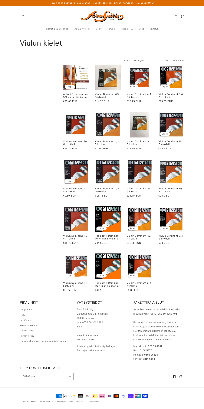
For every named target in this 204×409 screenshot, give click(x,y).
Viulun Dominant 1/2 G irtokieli (75, 237)
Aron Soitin (31, 401)
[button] (23, 16)
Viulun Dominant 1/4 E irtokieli (170, 143)
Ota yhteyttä (26, 309)
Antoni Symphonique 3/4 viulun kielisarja (75, 95)
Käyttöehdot (26, 320)
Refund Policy (27, 330)
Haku (22, 315)
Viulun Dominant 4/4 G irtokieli (139, 95)
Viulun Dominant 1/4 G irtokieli (139, 190)
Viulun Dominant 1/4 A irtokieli (75, 190)
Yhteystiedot (94, 401)
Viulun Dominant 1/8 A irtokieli (170, 190)
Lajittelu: (126, 60)
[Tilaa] (70, 376)
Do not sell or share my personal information (43, 341)
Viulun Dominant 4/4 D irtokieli (107, 95)
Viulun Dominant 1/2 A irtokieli (139, 237)
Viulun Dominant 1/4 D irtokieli (107, 190)
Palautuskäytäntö (47, 401)
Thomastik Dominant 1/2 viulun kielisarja (107, 284)
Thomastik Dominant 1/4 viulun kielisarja (107, 237)
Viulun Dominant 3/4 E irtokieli (170, 237)
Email (80, 326)
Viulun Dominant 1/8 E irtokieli (75, 284)
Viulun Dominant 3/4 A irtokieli (139, 284)
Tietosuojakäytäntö (65, 401)
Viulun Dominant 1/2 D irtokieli (139, 143)
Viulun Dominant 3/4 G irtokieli (75, 143)
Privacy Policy (27, 336)
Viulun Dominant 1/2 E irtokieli (107, 143)
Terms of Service (28, 325)
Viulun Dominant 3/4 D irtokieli (170, 95)
